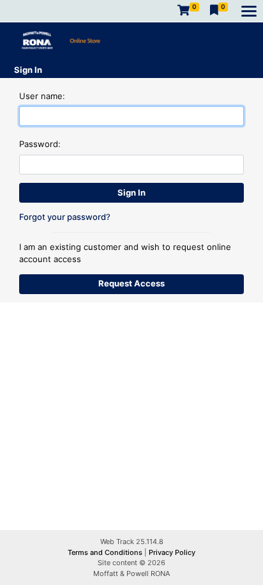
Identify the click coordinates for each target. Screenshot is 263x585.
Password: (40, 144)
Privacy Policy (172, 552)
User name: (42, 96)
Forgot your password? (64, 217)
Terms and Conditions (106, 552)
